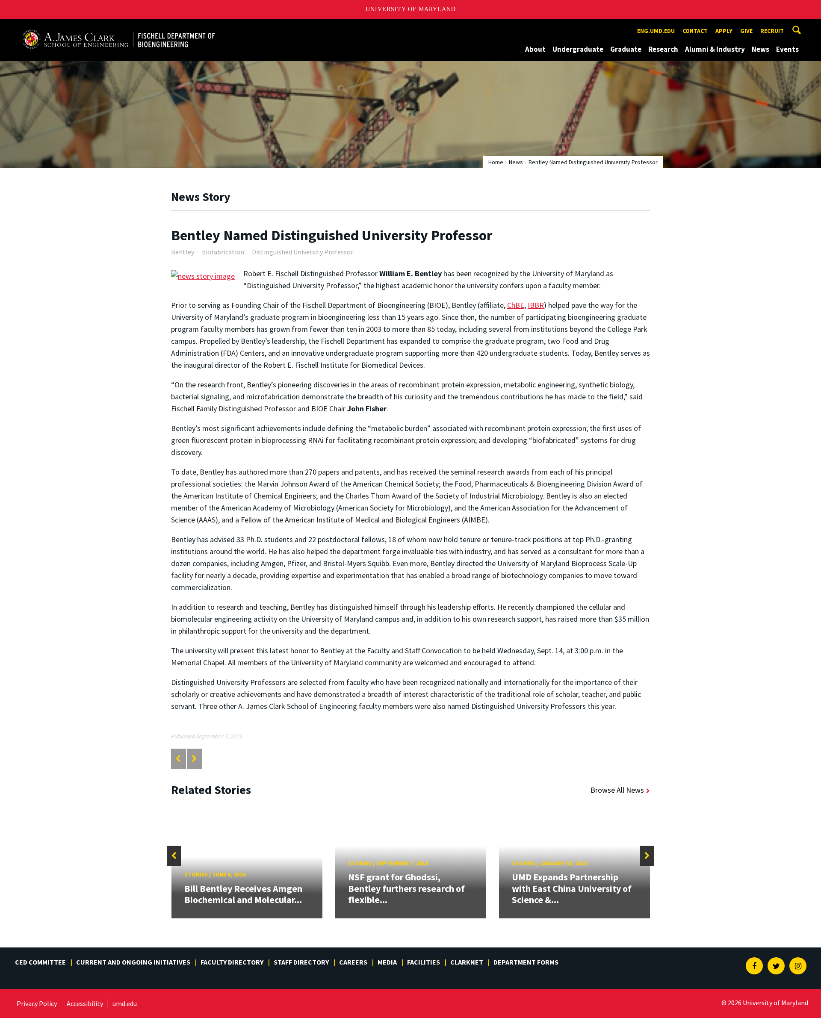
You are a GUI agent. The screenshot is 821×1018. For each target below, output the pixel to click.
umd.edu (124, 1003)
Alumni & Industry (715, 49)
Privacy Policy (37, 1003)
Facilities (423, 962)
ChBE (515, 305)
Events (787, 49)
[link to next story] (194, 759)
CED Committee (40, 962)
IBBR (536, 305)
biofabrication (223, 252)
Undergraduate (577, 49)
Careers (353, 962)
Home (495, 162)
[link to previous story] (178, 759)
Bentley (182, 252)
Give (746, 31)
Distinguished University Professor (302, 252)
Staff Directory (301, 962)
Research (663, 49)
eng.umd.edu (656, 31)
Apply (723, 31)
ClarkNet (466, 962)
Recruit (772, 31)
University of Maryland (411, 9)
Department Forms (525, 962)
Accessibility (85, 1003)
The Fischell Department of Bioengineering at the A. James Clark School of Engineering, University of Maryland (118, 27)
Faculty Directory (232, 962)
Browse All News (617, 790)
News (760, 49)
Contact (695, 31)
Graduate (625, 49)
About (535, 49)
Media (387, 962)
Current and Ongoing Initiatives (133, 962)
